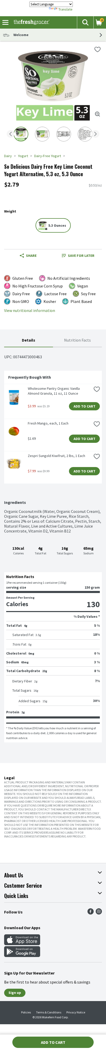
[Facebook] (90, 913)
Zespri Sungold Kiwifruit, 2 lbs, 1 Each (56, 455)
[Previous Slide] (10, 134)
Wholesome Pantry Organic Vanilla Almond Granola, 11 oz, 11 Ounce (54, 391)
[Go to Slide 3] (63, 134)
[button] (85, 22)
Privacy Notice (75, 1012)
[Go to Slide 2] (42, 134)
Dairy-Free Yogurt (47, 156)
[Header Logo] (30, 22)
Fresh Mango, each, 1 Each (48, 423)
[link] (78, 255)
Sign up (14, 992)
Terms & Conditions (48, 1012)
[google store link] (22, 955)
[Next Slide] (95, 134)
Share (31, 255)
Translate (65, 9)
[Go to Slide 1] (21, 134)
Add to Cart (84, 406)
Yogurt (23, 156)
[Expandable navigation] (5, 22)
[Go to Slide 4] (85, 134)
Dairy (8, 156)
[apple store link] (22, 943)
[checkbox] (97, 49)
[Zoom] (97, 114)
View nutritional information (29, 310)
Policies (26, 1012)
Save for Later (81, 255)
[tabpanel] (53, 544)
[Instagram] (99, 913)
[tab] (28, 340)
